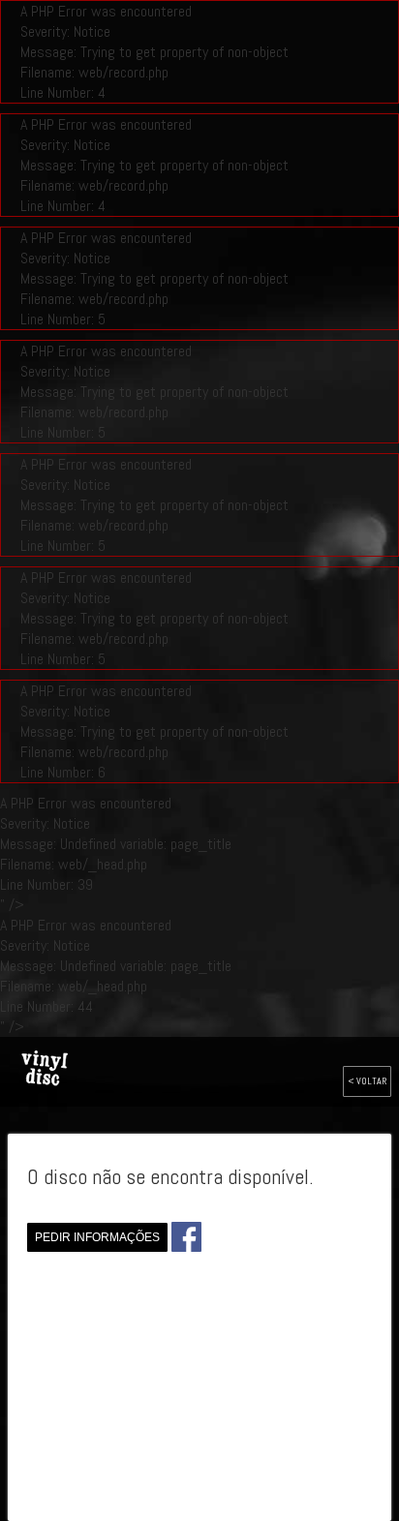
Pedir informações (97, 1237)
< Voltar (367, 1081)
